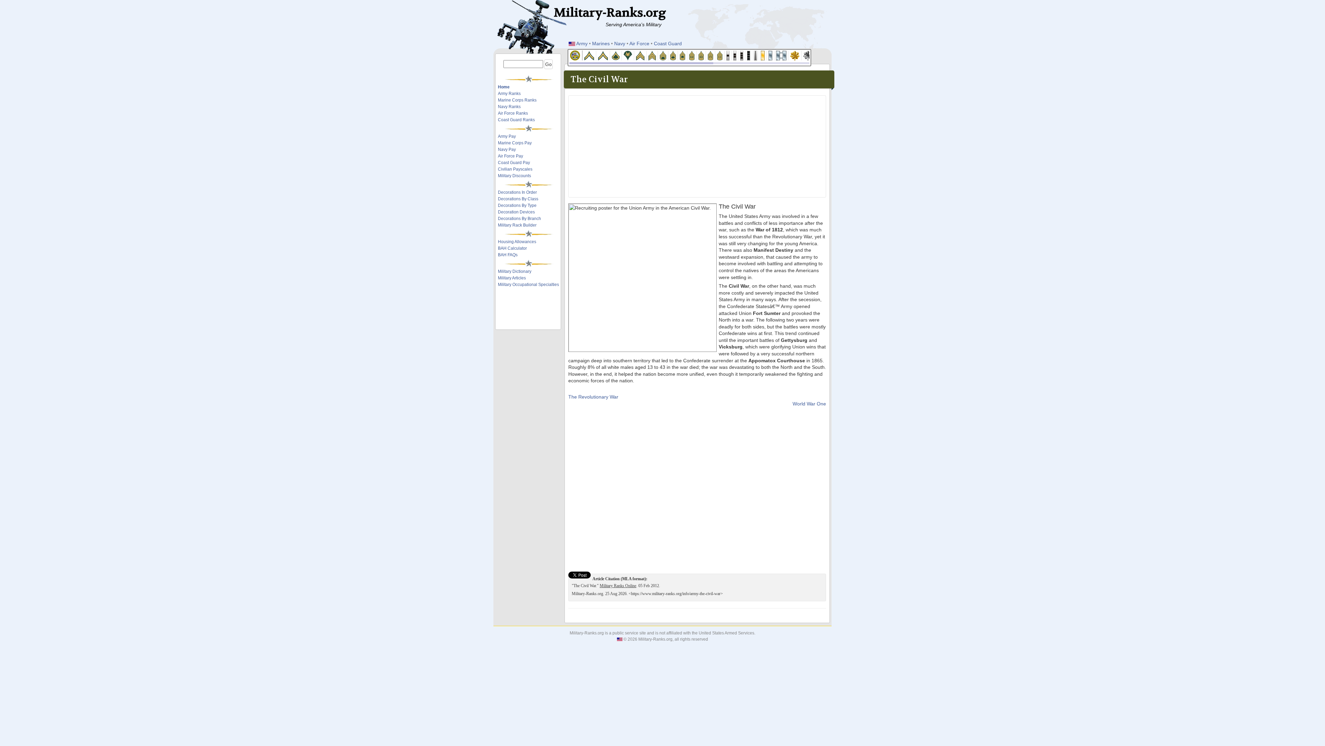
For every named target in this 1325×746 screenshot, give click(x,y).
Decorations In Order (517, 192)
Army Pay (507, 136)
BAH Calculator (512, 248)
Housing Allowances (517, 241)
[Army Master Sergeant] (682, 55)
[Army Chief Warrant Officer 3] (741, 55)
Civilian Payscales (515, 169)
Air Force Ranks (513, 113)
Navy (619, 43)
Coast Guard (668, 43)
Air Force (639, 43)
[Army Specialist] (628, 55)
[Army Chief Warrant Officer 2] (735, 55)
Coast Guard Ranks (516, 119)
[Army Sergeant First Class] (673, 55)
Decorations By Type (517, 205)
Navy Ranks (509, 106)
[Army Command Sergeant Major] (710, 55)
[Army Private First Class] (616, 55)
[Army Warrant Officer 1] (728, 55)
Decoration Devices (516, 212)
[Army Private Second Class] (603, 55)
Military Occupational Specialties (528, 284)
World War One (809, 404)
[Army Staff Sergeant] (663, 55)
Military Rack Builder (517, 225)
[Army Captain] (781, 55)
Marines (601, 43)
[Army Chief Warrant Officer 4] (748, 55)
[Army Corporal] (640, 55)
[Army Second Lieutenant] (763, 55)
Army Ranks (509, 93)
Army (582, 43)
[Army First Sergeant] (692, 55)
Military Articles (512, 278)
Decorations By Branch (519, 218)
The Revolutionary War (593, 397)
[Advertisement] (528, 309)
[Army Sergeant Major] (701, 55)
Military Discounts (514, 175)
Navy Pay (507, 149)
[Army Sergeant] (652, 55)
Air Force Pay (510, 156)
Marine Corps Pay (515, 143)
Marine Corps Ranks (517, 100)
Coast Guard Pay (514, 162)
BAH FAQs (508, 254)
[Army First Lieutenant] (770, 55)
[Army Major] (795, 55)
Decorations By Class (518, 199)
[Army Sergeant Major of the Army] (720, 55)
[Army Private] (589, 55)
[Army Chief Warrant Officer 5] (755, 55)
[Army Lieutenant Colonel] (808, 55)
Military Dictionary (514, 271)
